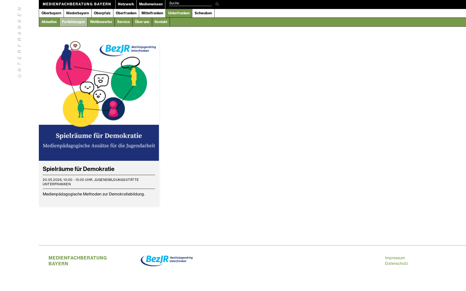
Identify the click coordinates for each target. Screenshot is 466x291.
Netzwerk (126, 4)
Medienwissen (151, 4)
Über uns (142, 22)
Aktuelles (49, 22)
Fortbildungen (73, 22)
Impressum (395, 257)
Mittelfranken (152, 13)
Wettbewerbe (101, 22)
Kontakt (161, 22)
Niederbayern (77, 13)
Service (123, 22)
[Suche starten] (217, 4)
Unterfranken (179, 13)
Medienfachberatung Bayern (77, 4)
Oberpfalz (102, 13)
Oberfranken (126, 13)
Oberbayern (51, 13)
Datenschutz (396, 263)
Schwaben (203, 13)
